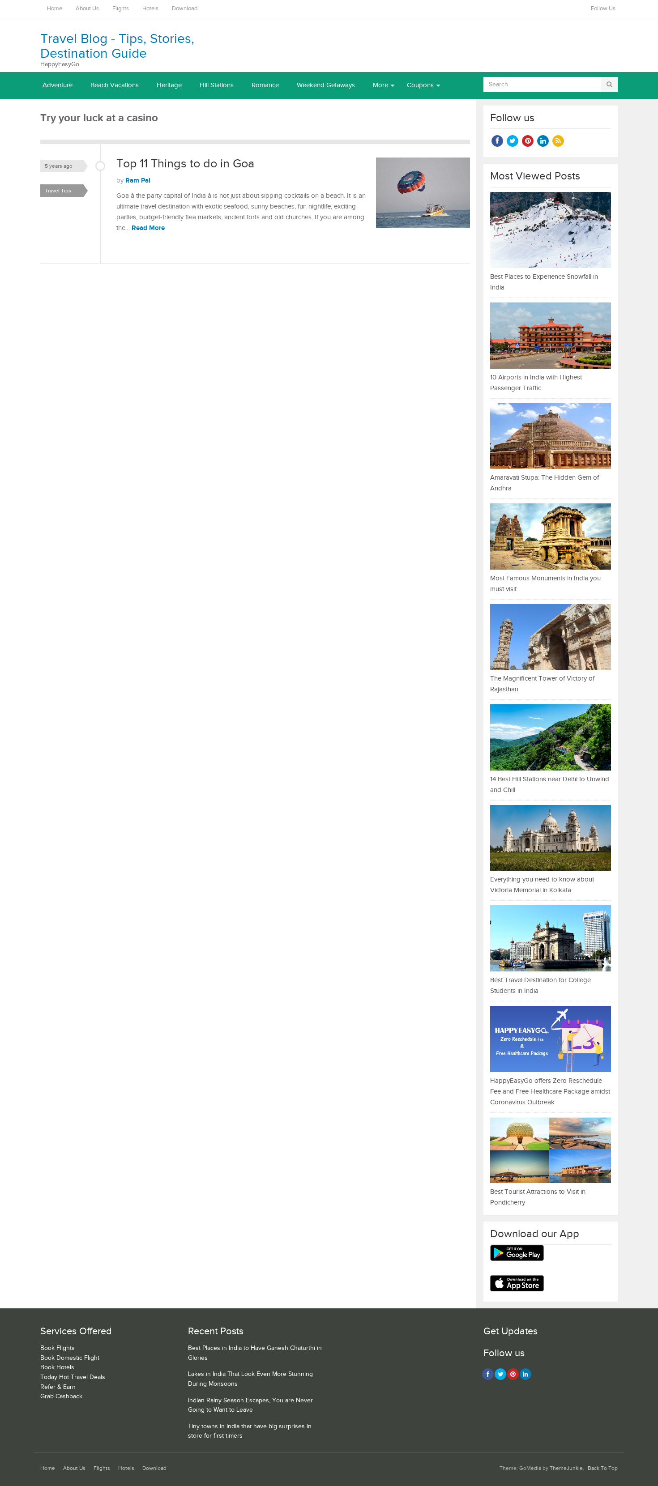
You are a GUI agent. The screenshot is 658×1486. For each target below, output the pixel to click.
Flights (120, 8)
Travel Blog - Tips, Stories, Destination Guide (117, 46)
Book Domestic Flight (69, 1358)
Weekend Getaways (326, 85)
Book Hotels (57, 1367)
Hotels (150, 8)
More (380, 85)
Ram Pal (137, 180)
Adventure (58, 85)
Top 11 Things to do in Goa (185, 164)
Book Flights (57, 1348)
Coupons (420, 85)
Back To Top (603, 1468)
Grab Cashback (61, 1396)
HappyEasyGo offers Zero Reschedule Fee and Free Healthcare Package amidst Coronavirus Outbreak (550, 1091)
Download (184, 8)
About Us (87, 8)
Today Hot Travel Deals (72, 1377)
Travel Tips (58, 190)
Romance (265, 85)
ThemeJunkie (566, 1468)
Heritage (169, 85)
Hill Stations (217, 85)
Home (54, 8)
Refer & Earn (58, 1387)
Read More (148, 228)
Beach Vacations (114, 85)
